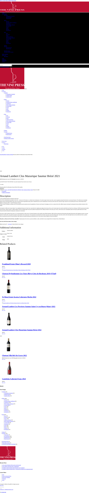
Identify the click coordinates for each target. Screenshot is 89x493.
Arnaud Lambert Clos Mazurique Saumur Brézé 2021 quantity (11, 187)
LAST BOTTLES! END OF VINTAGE (14, 189)
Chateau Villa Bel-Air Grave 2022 (14, 355)
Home (1, 154)
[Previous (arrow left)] (0, 488)
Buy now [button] (3, 277)
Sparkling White (7, 395)
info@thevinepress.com (6, 489)
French (5, 189)
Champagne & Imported (8, 393)
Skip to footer (13, 0)
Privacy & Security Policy (6, 476)
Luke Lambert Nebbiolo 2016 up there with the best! (11, 465)
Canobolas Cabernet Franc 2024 (14, 379)
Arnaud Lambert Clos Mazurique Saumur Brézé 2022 (21, 330)
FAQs (3, 474)
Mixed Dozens (6, 438)
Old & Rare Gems (5, 441)
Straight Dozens (7, 437)
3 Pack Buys (6, 434)
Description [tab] (4, 191)
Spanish (5, 409)
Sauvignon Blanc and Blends (9, 401)
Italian (5, 426)
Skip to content (2, 0)
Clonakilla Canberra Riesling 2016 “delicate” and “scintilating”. (13, 467)
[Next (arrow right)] (1, 488)
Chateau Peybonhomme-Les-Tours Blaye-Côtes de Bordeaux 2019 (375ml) (29, 274)
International (6, 429)
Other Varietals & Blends (8, 154)
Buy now (2, 188)
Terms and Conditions (6, 477)
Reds (3, 154)
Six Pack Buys (6, 436)
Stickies (3, 432)
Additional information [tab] (6, 192)
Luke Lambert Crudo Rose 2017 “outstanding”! (10, 466)
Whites (3, 398)
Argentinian (6, 410)
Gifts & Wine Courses (6, 442)
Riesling (5, 399)
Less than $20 (6, 405)
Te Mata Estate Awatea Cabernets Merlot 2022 (19, 297)
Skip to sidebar (8, 0)
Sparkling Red (6, 394)
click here (9, 224)
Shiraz (5, 418)
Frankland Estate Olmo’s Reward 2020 (16, 264)
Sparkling (4, 391)
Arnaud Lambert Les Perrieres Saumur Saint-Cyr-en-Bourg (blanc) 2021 (28, 306)
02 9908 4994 (3, 492)
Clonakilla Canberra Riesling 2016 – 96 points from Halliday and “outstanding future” (17, 469)
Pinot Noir (6, 417)
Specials (3, 433)
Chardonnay (6, 402)
